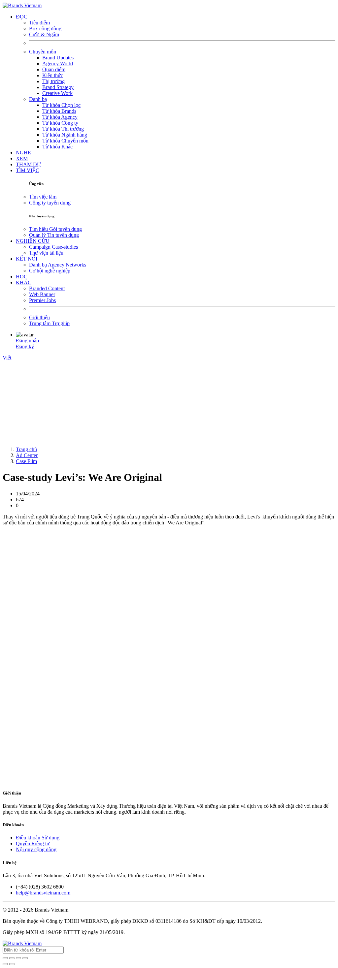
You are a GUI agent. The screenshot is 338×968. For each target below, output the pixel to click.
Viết (7, 357)
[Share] (12, 958)
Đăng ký (25, 346)
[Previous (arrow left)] (5, 964)
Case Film (26, 461)
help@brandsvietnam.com (43, 892)
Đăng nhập (27, 340)
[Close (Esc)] (5, 958)
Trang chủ (26, 449)
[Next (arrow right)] (12, 964)
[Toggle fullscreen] (18, 958)
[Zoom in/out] (25, 958)
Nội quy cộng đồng (36, 849)
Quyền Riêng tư (33, 843)
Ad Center (27, 455)
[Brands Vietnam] (22, 5)
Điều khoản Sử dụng (37, 837)
